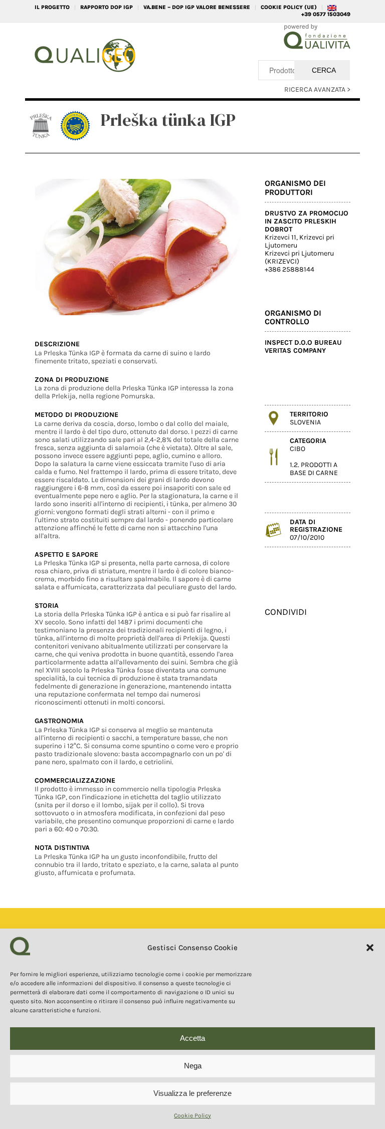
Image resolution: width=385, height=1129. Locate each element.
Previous (57, 247)
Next (218, 247)
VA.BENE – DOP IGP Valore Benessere (196, 7)
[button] (370, 948)
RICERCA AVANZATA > (317, 89)
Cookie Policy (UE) (289, 7)
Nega (193, 1065)
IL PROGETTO (52, 7)
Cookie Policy (192, 1115)
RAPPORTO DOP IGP (106, 7)
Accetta (192, 1038)
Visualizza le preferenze (192, 1093)
